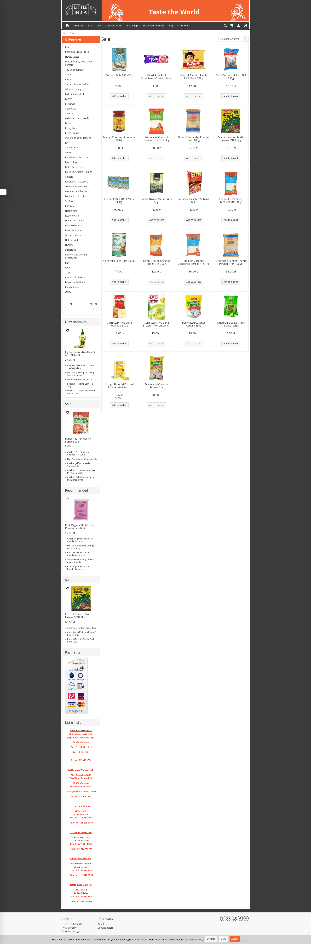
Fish (67, 262)
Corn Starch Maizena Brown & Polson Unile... (156, 324)
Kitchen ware (72, 215)
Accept (234, 938)
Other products (73, 235)
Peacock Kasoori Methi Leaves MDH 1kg (230, 139)
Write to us (183, 25)
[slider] (67, 309)
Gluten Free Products (76, 186)
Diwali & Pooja (73, 230)
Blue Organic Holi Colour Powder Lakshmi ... (79, 567)
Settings (211, 938)
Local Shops (132, 25)
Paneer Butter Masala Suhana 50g (78, 440)
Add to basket (119, 96)
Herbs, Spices (72, 56)
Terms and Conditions (74, 924)
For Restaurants (73, 225)
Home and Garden (74, 220)
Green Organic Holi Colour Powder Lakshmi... (80, 540)
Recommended (76, 490)
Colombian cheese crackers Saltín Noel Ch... (80, 366)
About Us (79, 25)
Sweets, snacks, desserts (78, 137)
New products (76, 322)
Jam (67, 142)
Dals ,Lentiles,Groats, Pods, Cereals (79, 63)
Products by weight (75, 277)
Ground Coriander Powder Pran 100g (193, 139)
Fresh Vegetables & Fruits (78, 171)
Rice (67, 46)
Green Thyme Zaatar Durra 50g (156, 200)
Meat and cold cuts (75, 196)
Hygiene (69, 244)
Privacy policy (69, 927)
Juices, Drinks (72, 132)
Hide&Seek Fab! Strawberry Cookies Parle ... (156, 78)
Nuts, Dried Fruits (74, 167)
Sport (68, 267)
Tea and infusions (74, 69)
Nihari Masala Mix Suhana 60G (193, 200)
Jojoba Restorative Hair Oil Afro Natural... (80, 354)
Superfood (70, 249)
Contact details (113, 25)
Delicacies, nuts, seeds (77, 118)
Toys (67, 272)
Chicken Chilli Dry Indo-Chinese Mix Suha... (78, 453)
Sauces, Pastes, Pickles (77, 84)
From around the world (77, 191)
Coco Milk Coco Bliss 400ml (119, 261)
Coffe (68, 74)
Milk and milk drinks (75, 94)
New (99, 25)
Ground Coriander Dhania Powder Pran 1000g (231, 262)
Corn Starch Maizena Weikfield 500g (119, 324)
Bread (68, 123)
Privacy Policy (196, 939)
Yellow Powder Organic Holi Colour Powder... (80, 560)
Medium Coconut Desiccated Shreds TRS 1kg (194, 262)
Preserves (70, 103)
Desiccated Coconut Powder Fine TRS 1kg (156, 139)
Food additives (73, 287)
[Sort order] (246, 39)
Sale (90, 25)
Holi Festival (71, 240)
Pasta (68, 79)
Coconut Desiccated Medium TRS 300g (230, 200)
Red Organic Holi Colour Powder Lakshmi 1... (78, 554)
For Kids (69, 205)
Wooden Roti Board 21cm (79, 379)
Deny (223, 938)
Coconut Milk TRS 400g (119, 75)
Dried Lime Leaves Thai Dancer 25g (231, 324)
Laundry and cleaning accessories (76, 256)
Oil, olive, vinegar (74, 89)
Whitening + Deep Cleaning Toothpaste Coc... (80, 373)
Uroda (68, 291)
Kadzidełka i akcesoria (76, 181)
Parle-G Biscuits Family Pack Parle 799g (193, 77)
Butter (68, 98)
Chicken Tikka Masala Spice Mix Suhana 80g (80, 478)
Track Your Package (154, 25)
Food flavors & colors (76, 157)
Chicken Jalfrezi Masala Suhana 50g (78, 464)
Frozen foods (72, 162)
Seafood (69, 201)
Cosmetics (70, 108)
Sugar (68, 152)
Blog (170, 25)
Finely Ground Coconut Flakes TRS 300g (156, 262)
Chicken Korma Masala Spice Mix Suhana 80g (81, 471)
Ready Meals (72, 128)
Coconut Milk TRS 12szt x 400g (119, 200)
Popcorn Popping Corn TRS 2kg (80, 385)
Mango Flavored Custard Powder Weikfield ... (119, 386)
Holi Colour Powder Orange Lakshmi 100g (80, 547)
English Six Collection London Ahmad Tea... (81, 392)
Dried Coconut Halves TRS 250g (230, 77)
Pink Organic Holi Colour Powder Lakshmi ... (79, 527)
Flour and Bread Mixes (77, 51)
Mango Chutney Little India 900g (119, 139)
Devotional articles (75, 282)
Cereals (69, 176)
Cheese (69, 113)
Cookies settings (71, 931)
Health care (71, 210)
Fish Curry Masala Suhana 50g (82, 459)
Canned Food (72, 147)
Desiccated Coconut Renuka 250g (193, 324)
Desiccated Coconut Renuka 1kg (156, 386)
